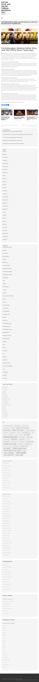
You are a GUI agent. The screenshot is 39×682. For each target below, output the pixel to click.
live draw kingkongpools (7, 404)
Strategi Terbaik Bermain (7, 530)
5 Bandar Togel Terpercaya (7, 247)
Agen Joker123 (5, 253)
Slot (3, 353)
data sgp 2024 (5, 414)
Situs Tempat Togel (6, 496)
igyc (21, 434)
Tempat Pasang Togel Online (12, 450)
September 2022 (5, 206)
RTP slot (4, 347)
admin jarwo (5, 250)
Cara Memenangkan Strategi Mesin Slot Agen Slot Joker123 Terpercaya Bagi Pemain (32, 118)
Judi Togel (4, 292)
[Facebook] (2, 105)
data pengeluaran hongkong (7, 271)
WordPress (36, 679)
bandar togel (7, 430)
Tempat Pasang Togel (19, 448)
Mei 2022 (4, 218)
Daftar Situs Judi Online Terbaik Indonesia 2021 (6, 7)
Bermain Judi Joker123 (7, 533)
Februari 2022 (5, 227)
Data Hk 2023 (5, 390)
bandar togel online (18, 430)
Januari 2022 (5, 230)
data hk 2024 (5, 415)
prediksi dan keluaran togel (7, 323)
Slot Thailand (5, 359)
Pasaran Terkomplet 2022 (7, 482)
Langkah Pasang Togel (7, 552)
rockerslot (4, 662)
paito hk (4, 408)
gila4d (4, 642)
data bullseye (12, 432)
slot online (9, 54)
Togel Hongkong (5, 372)
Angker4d (4, 259)
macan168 (4, 654)
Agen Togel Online (6, 256)
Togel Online (5, 375)
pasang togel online (6, 659)
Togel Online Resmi (6, 480)
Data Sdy (4, 391)
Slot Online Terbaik (6, 485)
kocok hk (4, 409)
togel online (21, 453)
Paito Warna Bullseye (6, 398)
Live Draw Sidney (5, 308)
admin (6, 45)
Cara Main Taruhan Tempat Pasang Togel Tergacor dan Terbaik (13, 143)
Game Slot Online (6, 506)
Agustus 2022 (5, 209)
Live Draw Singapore (6, 311)
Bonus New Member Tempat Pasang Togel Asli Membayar (12, 131)
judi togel (29, 437)
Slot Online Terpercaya (7, 473)
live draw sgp (6, 441)
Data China (4, 387)
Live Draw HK (21, 439)
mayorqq (4, 640)
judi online (22, 437)
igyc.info (27, 434)
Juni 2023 (4, 178)
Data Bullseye (5, 386)
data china (18, 432)
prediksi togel (28, 444)
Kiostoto (14, 439)
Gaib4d (4, 280)
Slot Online (4, 356)
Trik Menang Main (6, 555)
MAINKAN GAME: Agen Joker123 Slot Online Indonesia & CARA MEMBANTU (5, 118)
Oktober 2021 (5, 239)
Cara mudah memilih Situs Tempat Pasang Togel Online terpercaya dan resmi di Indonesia (18, 134)
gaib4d (4, 637)
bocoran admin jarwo (6, 265)
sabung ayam (5, 350)
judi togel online (6, 439)
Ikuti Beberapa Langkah (7, 516)
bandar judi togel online (22, 428)
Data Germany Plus (26, 432)
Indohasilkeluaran (6, 286)
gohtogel (4, 652)
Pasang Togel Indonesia (7, 540)
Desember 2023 (5, 163)
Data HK (33, 432)
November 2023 (5, 166)
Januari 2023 (5, 193)
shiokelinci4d (5, 657)
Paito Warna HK (22, 441)
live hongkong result (6, 314)
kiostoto (4, 625)
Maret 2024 (4, 154)
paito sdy (4, 406)
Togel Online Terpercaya (7, 470)
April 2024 (4, 151)
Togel (4, 369)
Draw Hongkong (5, 277)
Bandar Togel (5, 262)
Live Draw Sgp (5, 397)
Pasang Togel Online (10, 444)
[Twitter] (4, 105)
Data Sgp (4, 392)
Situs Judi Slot (5, 499)
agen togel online (6, 428)
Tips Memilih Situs (6, 523)
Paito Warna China (6, 399)
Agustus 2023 (5, 172)
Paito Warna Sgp (6, 403)
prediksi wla (5, 341)
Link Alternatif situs (6, 520)
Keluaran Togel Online (6, 606)
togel (24, 450)
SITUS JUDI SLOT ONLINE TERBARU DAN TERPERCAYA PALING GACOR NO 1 (19, 118)
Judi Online (4, 289)
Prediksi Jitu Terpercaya (7, 608)
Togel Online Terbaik (6, 538)
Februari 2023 (5, 190)
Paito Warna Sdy (6, 402)
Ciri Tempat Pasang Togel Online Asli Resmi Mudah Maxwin (12, 137)
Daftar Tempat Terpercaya (7, 503)
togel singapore (8, 455)
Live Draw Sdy (5, 396)
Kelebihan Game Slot (6, 511)
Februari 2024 (5, 157)
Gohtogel (4, 283)
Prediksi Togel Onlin (6, 338)
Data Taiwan (5, 393)
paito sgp (4, 407)
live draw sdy (28, 439)
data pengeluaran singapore (7, 274)
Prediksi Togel (5, 611)
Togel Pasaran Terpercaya (7, 475)
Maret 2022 (4, 224)
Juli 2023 (4, 175)
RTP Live (4, 344)
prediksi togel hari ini (6, 332)
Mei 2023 (4, 181)
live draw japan (5, 413)
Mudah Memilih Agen (6, 545)
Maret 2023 (4, 187)
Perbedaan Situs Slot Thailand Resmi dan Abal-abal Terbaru (12, 140)
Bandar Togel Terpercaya (30, 430)
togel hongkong (9, 453)
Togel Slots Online (6, 477)
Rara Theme (27, 679)
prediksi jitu (20, 444)
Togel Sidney (5, 378)
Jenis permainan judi (6, 508)
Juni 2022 (4, 215)
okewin (4, 666)
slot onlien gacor (24, 446)
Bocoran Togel (5, 613)
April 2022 (4, 221)
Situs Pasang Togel (6, 501)
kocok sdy (4, 412)
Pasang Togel (5, 320)
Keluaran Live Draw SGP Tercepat (8, 295)
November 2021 (5, 236)
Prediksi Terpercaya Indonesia (8, 601)
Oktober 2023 (5, 169)
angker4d (4, 627)
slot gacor (15, 446)
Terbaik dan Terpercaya (7, 525)
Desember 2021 (5, 233)
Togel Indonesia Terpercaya (8, 542)
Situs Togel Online (6, 468)
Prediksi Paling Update (7, 603)
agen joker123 (17, 425)
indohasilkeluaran (10, 437)
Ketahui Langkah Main (6, 547)
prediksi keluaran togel (6, 326)
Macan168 (4, 317)
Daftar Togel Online (6, 518)
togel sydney (19, 455)
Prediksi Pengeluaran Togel (7, 329)
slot (10, 446)
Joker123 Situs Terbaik (7, 528)
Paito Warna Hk (5, 401)
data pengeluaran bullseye (7, 268)
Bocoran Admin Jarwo (6, 487)
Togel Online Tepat (6, 550)
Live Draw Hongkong (6, 305)
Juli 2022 (4, 212)
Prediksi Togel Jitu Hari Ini (7, 335)
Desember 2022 (5, 196)
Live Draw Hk (5, 395)
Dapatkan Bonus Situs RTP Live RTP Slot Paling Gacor (14, 102)
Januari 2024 (5, 160)
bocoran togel (6, 432)
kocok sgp (4, 410)
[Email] (6, 105)
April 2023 (4, 184)
